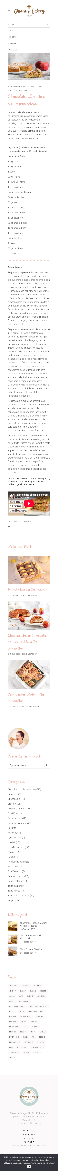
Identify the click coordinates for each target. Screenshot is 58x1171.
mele (32, 521)
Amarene (26, 986)
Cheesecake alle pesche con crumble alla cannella (27, 642)
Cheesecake (14, 799)
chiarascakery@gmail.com (29, 1123)
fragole (12, 1017)
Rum (11, 1047)
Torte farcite (14, 890)
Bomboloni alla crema (27, 590)
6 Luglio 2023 (14, 654)
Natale (11, 852)
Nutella (42, 1032)
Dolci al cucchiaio (16, 808)
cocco (12, 1011)
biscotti (43, 991)
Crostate (12, 803)
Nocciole (23, 1032)
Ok (29, 1167)
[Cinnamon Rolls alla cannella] (29, 674)
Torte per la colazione (19, 90)
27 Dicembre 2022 (16, 706)
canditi (30, 996)
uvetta (26, 1052)
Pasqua (11, 857)
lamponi (12, 1022)
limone (23, 1022)
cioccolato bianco (17, 1006)
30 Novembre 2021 (16, 87)
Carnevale (13, 794)
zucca (12, 1057)
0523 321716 (29, 1120)
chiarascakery (33, 87)
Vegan (11, 900)
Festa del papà (15, 818)
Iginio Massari (15, 837)
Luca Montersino (16, 847)
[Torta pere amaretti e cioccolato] (12, 939)
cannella (17, 521)
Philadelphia (14, 1042)
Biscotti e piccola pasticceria (22, 789)
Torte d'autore (15, 886)
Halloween (13, 832)
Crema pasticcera (35, 1011)
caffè (21, 996)
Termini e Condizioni (36, 1145)
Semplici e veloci (16, 876)
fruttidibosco (26, 1017)
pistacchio (28, 1042)
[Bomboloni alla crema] (29, 570)
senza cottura (37, 1047)
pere (33, 1037)
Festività (12, 828)
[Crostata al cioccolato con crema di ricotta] (12, 926)
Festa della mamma (18, 823)
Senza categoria (16, 881)
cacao (12, 996)
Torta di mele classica (31, 949)
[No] (54, 1162)
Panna (25, 1037)
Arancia (12, 991)
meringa (35, 1027)
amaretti (38, 986)
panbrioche (14, 1037)
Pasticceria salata (17, 861)
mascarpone (14, 1027)
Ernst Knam (13, 813)
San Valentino (14, 871)
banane (33, 991)
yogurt (36, 1052)
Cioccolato (24, 1001)
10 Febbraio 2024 (16, 595)
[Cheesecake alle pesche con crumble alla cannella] (29, 615)
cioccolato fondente (38, 1006)
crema (26, 521)
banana (23, 991)
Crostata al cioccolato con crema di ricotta (33, 924)
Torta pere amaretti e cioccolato (31, 937)
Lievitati (11, 842)
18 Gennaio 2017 (27, 929)
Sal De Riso (13, 866)
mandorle (34, 1022)
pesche (42, 1037)
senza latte (14, 1052)
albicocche (14, 986)
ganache (39, 1017)
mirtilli (12, 1032)
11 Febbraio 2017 (28, 942)
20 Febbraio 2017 (28, 953)
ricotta (40, 1042)
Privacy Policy (19, 1145)
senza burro (22, 1047)
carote (12, 1001)
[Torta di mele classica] (12, 951)
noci (33, 1032)
